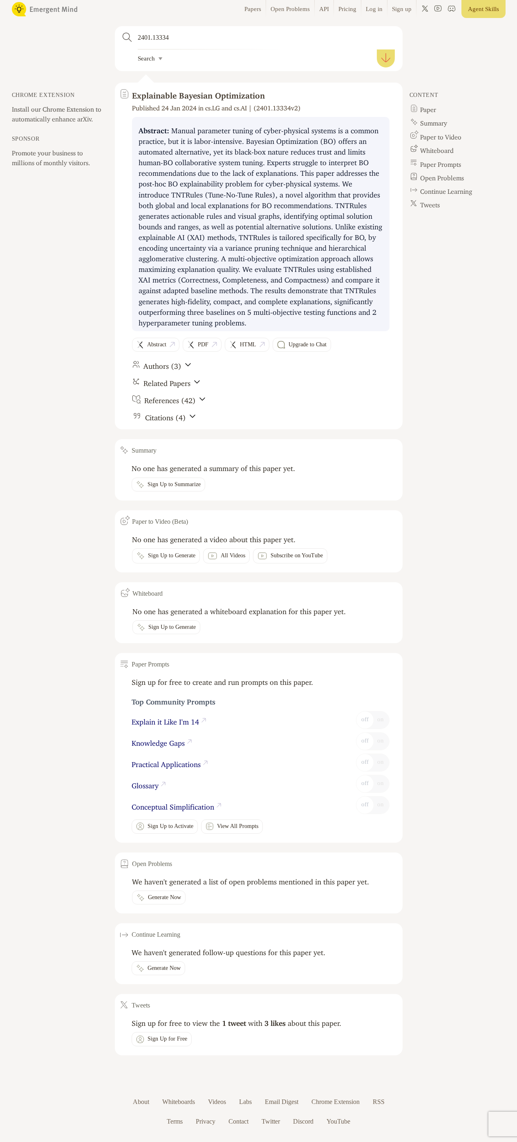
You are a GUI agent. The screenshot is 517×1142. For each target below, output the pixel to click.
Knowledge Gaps (159, 741)
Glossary (146, 784)
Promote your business (44, 151)
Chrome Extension (335, 1101)
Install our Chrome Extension (53, 107)
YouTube (338, 1121)
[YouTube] (438, 9)
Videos (217, 1101)
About (141, 1101)
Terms (175, 1121)
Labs (245, 1101)
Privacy (205, 1121)
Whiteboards (178, 1101)
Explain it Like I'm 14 (166, 720)
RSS (379, 1101)
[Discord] (451, 9)
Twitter (271, 1121)
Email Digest (281, 1101)
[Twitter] (425, 9)
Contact (238, 1121)
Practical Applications (167, 762)
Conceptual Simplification (174, 805)
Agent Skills (483, 9)
